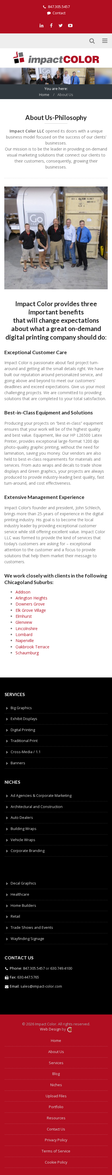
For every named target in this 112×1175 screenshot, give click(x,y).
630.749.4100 (60, 968)
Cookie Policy (56, 1162)
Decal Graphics (23, 883)
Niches (56, 1084)
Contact (59, 13)
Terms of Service (56, 1151)
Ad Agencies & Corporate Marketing (41, 795)
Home (44, 94)
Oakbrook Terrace (32, 646)
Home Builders (23, 905)
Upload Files (56, 1096)
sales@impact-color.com (41, 986)
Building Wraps (23, 828)
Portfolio (56, 1106)
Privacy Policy (56, 1140)
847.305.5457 (59, 6)
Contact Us (56, 1129)
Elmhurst (24, 616)
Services (56, 1062)
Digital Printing (23, 729)
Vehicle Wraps (23, 839)
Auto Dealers (22, 817)
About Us (56, 1051)
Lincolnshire (27, 628)
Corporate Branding (28, 850)
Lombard (24, 634)
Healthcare (20, 894)
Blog (56, 1073)
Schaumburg (27, 652)
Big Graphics (21, 707)
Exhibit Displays (24, 718)
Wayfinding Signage (27, 938)
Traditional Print (24, 740)
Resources (56, 1118)
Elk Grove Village (31, 610)
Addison (23, 592)
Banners (18, 763)
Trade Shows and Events (32, 927)
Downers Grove (30, 604)
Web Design (50, 1029)
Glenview (24, 622)
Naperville (25, 640)
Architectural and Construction (37, 806)
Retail (15, 916)
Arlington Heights (31, 598)
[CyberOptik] (69, 1029)
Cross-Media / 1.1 (25, 751)
